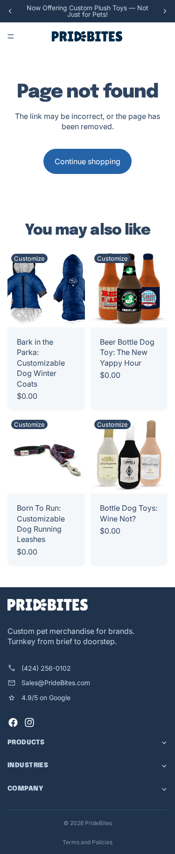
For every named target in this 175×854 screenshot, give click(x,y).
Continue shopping (87, 161)
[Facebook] (13, 723)
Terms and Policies (87, 842)
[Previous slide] (10, 11)
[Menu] (10, 36)
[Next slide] (164, 11)
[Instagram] (29, 723)
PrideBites (98, 822)
